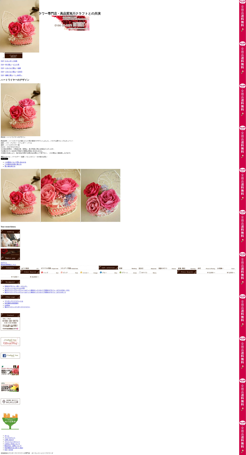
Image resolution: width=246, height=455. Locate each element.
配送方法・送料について (13, 446)
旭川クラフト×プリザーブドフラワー (17, 307)
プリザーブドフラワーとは (14, 301)
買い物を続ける (10, 166)
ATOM (10, 450)
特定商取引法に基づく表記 (14, 448)
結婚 (19, 68)
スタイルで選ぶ (10, 68)
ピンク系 (16, 64)
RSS (6, 450)
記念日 (20, 72)
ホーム (7, 436)
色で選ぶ (8, 64)
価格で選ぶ (9, 75)
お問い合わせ (9, 440)
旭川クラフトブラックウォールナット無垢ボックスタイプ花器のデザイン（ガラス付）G (35, 292)
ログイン (4, 262)
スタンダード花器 (11, 61)
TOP (2, 61)
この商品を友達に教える (13, 164)
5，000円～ (18, 75)
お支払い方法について (12, 444)
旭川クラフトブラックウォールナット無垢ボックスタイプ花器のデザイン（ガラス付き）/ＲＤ (37, 290)
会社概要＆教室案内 (11, 303)
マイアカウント (10, 438)
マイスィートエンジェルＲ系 (15, 288)
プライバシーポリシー (12, 442)
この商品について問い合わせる (15, 162)
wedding (7, 305)
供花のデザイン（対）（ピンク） (16, 286)
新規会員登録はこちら (8, 264)
